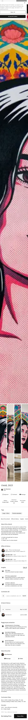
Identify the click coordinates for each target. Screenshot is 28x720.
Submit (24, 595)
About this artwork (5, 519)
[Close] (24, 2)
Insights (22, 519)
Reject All (13, 12)
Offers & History (15, 519)
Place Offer (20, 716)
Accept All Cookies (12, 16)
